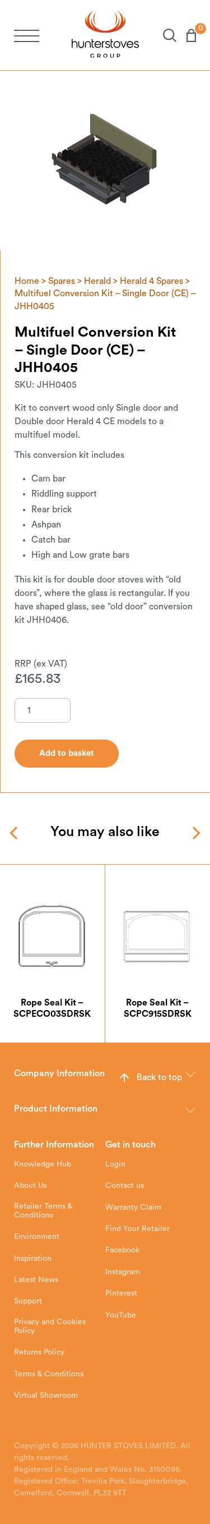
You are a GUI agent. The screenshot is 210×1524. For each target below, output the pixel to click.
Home (27, 281)
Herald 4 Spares (151, 281)
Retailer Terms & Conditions (43, 1210)
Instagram (122, 1272)
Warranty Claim (133, 1207)
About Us (30, 1186)
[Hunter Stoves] (105, 35)
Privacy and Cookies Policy (50, 1326)
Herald (97, 281)
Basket (186, 35)
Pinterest (121, 1293)
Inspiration (33, 1259)
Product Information (55, 1108)
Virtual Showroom (46, 1395)
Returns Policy (39, 1352)
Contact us (124, 1186)
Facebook (122, 1250)
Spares (61, 281)
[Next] (195, 833)
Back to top (159, 1077)
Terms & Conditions (48, 1374)
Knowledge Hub (42, 1164)
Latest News (36, 1280)
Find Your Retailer (137, 1229)
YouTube (120, 1315)
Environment (36, 1237)
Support (28, 1301)
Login (115, 1164)
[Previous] (14, 833)
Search (164, 35)
